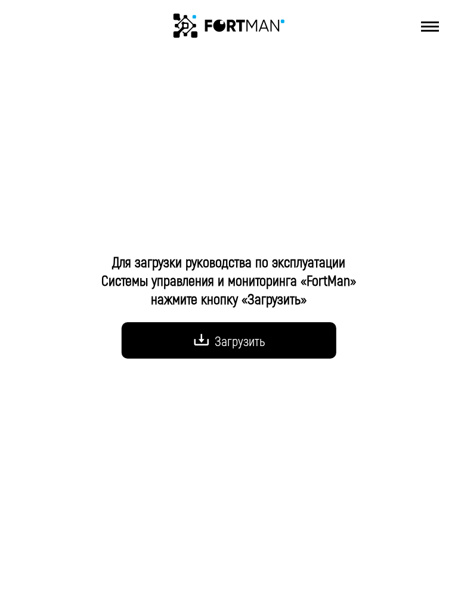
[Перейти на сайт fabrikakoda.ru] (229, 26)
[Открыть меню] (430, 26)
